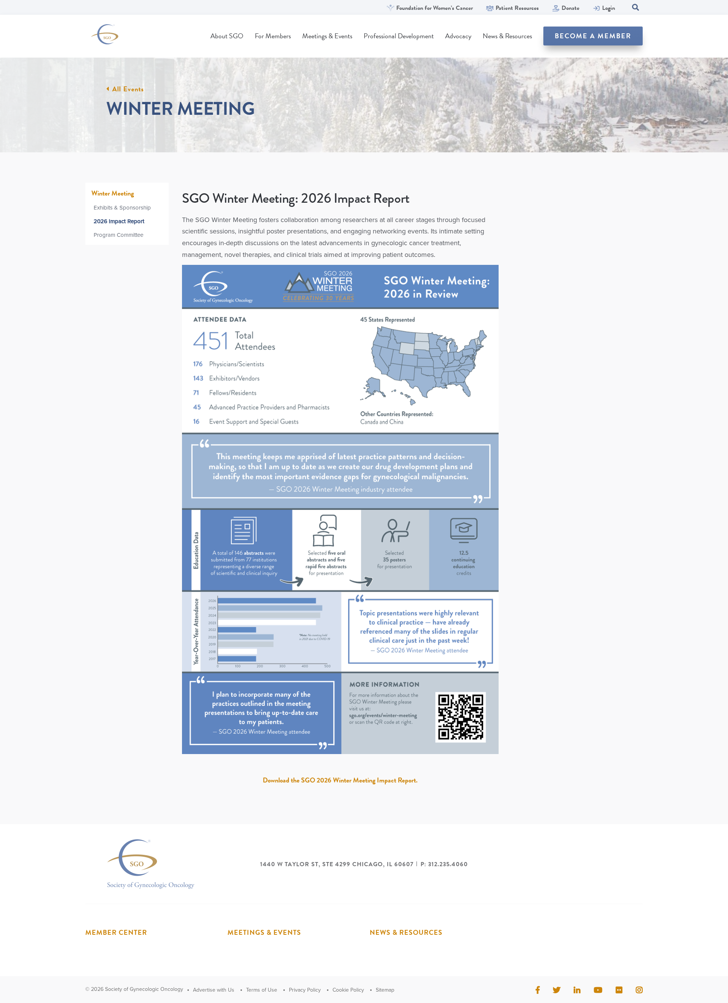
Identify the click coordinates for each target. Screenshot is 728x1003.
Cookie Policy (348, 990)
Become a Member (593, 36)
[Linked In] (577, 990)
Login (608, 8)
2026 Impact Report (119, 221)
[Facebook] (538, 990)
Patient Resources (517, 8)
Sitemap (385, 990)
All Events (128, 89)
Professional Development (399, 36)
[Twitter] (556, 990)
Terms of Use (261, 990)
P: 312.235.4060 (444, 864)
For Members (273, 36)
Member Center (116, 932)
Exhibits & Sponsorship (122, 207)
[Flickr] (619, 990)
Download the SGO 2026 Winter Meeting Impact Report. (340, 780)
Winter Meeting (112, 193)
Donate (570, 8)
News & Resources (507, 36)
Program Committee (118, 235)
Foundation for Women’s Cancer (434, 8)
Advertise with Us (213, 990)
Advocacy (458, 36)
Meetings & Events (327, 36)
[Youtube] (598, 990)
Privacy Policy (305, 990)
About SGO (226, 36)
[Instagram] (639, 990)
